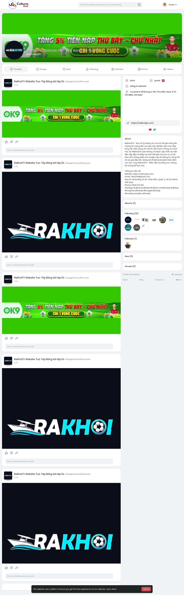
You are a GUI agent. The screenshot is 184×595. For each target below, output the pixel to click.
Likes (127, 256)
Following (129, 213)
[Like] (11, 142)
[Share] (17, 142)
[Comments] (11, 142)
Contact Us (159, 280)
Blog (141, 280)
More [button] (178, 279)
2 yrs (16, 85)
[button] (110, 4)
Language (177, 274)
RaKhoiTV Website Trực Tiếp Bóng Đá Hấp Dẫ (62, 50)
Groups (128, 266)
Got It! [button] (146, 589)
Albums (128, 203)
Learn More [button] (111, 589)
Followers (129, 239)
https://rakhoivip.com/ (142, 123)
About (125, 280)
